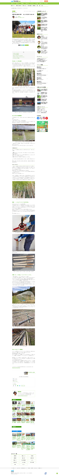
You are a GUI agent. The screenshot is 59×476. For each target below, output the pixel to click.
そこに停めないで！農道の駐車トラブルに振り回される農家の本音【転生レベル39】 (23, 411)
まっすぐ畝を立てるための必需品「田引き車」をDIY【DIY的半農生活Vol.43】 (19, 422)
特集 (42, 5)
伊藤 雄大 (19, 16)
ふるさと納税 (23, 462)
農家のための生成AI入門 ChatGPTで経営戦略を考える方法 (23, 422)
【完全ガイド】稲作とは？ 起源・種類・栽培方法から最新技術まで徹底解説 (28, 411)
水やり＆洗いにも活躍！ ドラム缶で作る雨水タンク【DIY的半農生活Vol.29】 (14, 405)
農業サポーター (13, 5)
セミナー (23, 464)
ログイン (41, 1)
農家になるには (24, 5)
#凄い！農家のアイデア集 (15, 382)
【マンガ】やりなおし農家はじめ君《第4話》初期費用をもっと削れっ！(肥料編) (19, 411)
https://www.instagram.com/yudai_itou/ (22, 395)
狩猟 (15, 464)
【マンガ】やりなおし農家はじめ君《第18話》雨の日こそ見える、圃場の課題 (19, 405)
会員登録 (46, 1)
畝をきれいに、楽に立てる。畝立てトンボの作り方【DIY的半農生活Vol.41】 (32, 416)
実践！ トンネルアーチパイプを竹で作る (18, 55)
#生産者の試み (38, 108)
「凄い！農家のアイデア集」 (22, 376)
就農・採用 (15, 462)
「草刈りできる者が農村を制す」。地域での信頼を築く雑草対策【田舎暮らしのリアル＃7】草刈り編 (32, 411)
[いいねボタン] (12, 12)
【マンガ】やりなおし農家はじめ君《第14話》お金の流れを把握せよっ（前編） (23, 405)
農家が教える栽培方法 (18, 5)
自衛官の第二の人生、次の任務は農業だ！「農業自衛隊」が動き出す (14, 422)
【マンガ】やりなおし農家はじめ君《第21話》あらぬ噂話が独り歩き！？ (14, 416)
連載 (37, 5)
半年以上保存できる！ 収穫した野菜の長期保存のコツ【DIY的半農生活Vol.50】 (28, 416)
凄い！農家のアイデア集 (21, 17)
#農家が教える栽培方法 (43, 112)
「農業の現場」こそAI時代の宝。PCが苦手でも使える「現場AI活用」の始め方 (14, 411)
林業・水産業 (32, 462)
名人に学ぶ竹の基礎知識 (16, 54)
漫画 (39, 5)
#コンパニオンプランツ (39, 111)
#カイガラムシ (43, 108)
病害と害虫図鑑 (29, 5)
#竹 (18, 382)
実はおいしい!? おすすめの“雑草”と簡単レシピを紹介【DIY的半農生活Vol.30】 (32, 422)
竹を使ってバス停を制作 (16, 53)
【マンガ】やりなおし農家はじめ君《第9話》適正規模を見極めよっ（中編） (32, 405)
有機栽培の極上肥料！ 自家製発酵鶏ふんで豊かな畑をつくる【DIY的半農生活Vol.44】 (19, 416)
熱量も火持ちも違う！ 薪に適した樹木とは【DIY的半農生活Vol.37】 (28, 405)
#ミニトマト (38, 112)
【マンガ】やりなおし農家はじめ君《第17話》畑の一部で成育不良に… (28, 422)
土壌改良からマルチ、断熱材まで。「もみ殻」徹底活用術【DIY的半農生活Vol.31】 (23, 416)
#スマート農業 (45, 111)
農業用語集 (34, 5)
